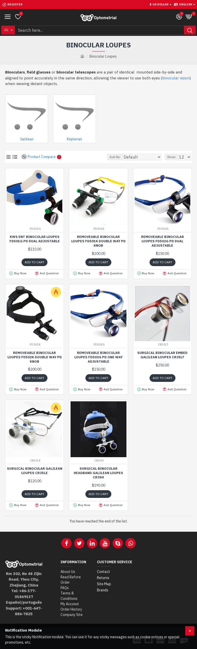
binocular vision (176, 78)
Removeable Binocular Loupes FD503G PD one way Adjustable (98, 357)
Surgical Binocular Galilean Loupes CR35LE (34, 471)
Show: (171, 157)
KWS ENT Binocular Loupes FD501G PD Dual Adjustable (34, 239)
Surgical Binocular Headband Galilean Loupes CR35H (98, 473)
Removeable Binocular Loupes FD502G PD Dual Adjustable (162, 241)
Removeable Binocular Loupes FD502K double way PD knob (34, 357)
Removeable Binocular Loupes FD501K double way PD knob (98, 241)
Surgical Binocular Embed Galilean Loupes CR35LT (162, 355)
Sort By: (115, 157)
